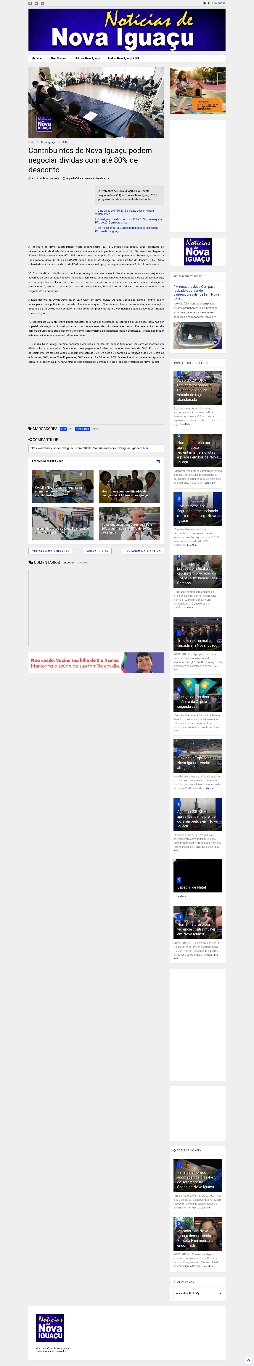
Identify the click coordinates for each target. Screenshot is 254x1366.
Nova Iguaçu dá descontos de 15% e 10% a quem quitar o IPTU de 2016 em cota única (128, 528)
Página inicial (97, 551)
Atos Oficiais (58, 58)
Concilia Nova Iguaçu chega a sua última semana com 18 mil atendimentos (58, 491)
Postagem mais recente (50, 551)
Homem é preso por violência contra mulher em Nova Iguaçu (196, 929)
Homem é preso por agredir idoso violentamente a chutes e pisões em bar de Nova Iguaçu (197, 452)
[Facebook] (30, 3)
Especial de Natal (191, 887)
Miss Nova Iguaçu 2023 (124, 58)
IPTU (65, 142)
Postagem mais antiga (143, 551)
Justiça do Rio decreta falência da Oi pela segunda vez (196, 702)
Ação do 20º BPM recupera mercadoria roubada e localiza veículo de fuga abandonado (194, 390)
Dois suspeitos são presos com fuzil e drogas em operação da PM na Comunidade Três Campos (197, 573)
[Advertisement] (59, 211)
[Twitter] (36, 3)
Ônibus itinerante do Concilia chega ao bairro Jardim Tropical (62, 530)
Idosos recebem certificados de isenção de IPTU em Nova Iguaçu (125, 493)
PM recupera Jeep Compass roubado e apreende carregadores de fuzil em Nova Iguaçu (196, 292)
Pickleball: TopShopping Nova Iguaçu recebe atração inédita (196, 763)
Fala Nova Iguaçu (89, 58)
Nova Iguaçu (48, 142)
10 (180, 917)
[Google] (42, 3)
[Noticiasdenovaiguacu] (48, 3)
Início (39, 58)
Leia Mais (185, 424)
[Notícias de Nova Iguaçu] (127, 49)
